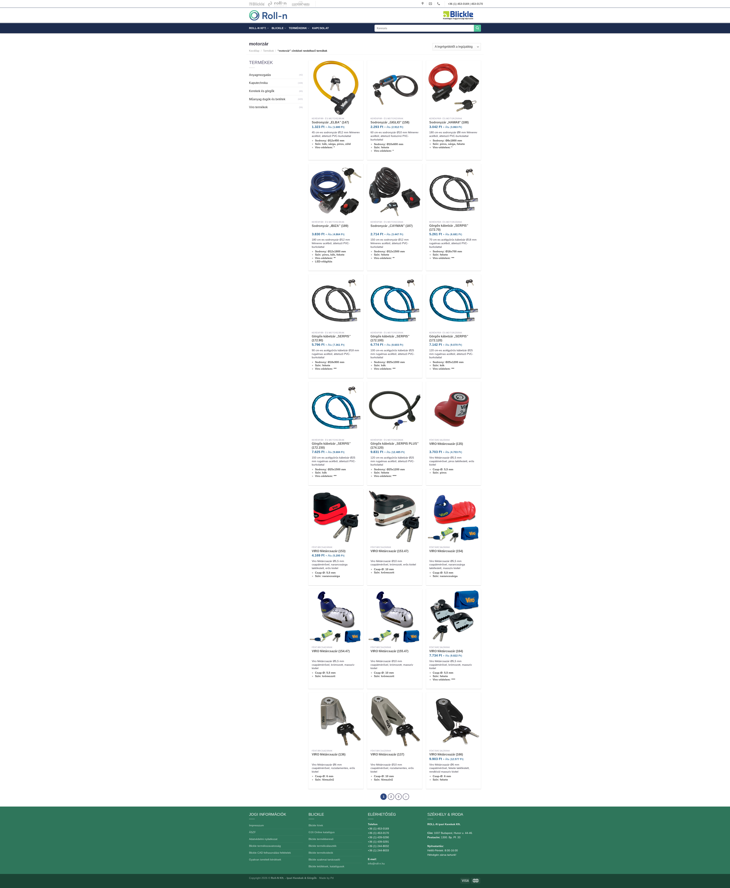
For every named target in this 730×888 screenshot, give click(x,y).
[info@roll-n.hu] (431, 3)
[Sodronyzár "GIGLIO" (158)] (394, 87)
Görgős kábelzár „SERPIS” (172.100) (390, 338)
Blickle (278, 28)
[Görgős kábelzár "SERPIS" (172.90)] (335, 301)
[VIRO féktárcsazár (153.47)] (394, 516)
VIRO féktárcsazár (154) (446, 551)
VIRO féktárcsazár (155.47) (389, 651)
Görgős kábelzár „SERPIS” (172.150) (331, 445)
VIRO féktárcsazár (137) (387, 754)
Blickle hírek (316, 825)
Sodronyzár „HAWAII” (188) (449, 122)
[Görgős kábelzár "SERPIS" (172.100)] (394, 301)
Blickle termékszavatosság (265, 845)
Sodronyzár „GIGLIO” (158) (390, 122)
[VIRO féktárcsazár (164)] (453, 616)
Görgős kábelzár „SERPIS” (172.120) (448, 338)
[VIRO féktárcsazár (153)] (335, 516)
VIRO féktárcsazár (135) (446, 443)
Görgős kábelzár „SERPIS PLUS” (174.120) (395, 445)
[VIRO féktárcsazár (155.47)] (394, 616)
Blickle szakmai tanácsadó (324, 859)
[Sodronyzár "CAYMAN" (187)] (394, 191)
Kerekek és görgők (261, 91)
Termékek (268, 50)
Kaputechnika (258, 82)
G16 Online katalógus (322, 832)
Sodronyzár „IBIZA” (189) (330, 225)
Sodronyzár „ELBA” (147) (330, 122)
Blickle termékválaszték (322, 845)
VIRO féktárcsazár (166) (446, 754)
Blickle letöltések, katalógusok (326, 866)
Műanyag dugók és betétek (267, 99)
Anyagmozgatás (260, 75)
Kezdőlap (254, 50)
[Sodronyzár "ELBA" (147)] (335, 87)
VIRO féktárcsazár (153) (328, 551)
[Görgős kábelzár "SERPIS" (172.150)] (335, 409)
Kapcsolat (320, 28)
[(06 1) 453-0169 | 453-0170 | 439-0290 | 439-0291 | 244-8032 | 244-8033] (439, 3)
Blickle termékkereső (321, 839)
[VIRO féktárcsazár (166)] (453, 719)
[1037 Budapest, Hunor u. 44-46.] (423, 3)
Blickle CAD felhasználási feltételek (270, 852)
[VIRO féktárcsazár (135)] (453, 409)
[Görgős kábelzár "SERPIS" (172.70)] (453, 191)
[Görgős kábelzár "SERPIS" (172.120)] (453, 301)
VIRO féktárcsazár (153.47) (389, 551)
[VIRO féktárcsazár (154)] (453, 516)
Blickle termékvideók (321, 852)
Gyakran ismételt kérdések (265, 859)
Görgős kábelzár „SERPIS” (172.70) (448, 227)
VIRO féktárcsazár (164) (446, 651)
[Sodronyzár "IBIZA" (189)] (335, 191)
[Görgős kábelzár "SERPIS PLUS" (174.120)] (394, 409)
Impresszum (256, 825)
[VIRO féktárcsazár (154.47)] (335, 616)
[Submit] (477, 28)
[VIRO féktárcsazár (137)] (394, 719)
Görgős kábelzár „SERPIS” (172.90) (331, 338)
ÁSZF (252, 832)
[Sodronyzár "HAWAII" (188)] (453, 87)
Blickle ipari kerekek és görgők (256, 4)
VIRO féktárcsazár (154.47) (331, 651)
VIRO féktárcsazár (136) (328, 754)
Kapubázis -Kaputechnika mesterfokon (277, 4)
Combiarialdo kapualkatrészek (299, 4)
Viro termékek (258, 107)
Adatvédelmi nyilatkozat (263, 839)
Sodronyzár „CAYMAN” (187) (392, 225)
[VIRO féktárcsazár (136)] (335, 719)
